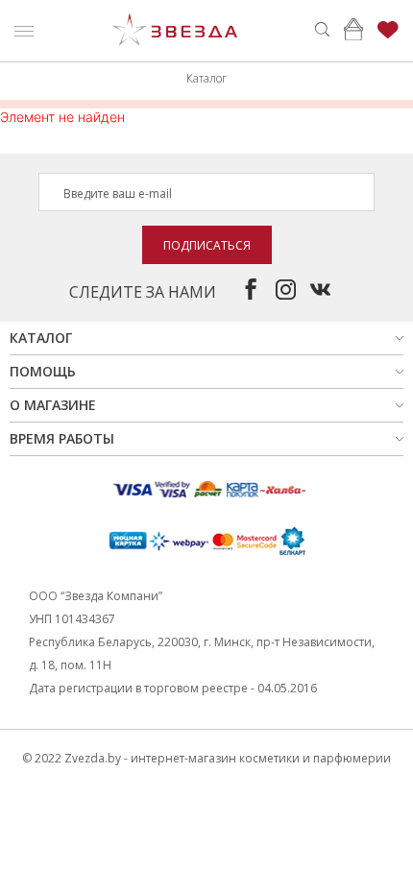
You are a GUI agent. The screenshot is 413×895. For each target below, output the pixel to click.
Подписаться (207, 245)
